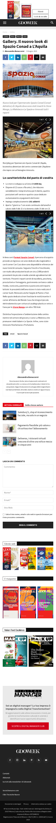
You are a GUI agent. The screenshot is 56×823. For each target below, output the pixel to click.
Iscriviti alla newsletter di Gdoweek (17, 781)
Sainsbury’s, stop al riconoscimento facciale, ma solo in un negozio (35, 414)
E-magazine (10, 578)
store (25, 36)
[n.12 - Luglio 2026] (13, 10)
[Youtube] (46, 760)
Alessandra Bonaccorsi (14, 51)
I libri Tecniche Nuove (11, 794)
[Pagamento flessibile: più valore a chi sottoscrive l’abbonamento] (9, 428)
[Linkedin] (24, 760)
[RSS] (39, 760)
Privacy (26, 804)
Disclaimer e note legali (13, 804)
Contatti (6, 773)
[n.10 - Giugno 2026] (45, 559)
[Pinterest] (31, 760)
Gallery (12, 32)
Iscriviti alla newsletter (40, 16)
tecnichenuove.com (11, 790)
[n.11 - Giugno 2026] (28, 559)
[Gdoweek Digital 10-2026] (28, 601)
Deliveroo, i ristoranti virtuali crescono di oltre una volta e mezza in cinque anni (35, 441)
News (13, 36)
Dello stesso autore (34, 405)
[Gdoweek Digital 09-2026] (45, 601)
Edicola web (9, 543)
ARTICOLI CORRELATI (13, 405)
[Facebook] (10, 760)
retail (12, 334)
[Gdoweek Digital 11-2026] (26, 15)
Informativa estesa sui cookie (41, 804)
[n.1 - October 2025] (15, 651)
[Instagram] (17, 760)
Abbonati (40, 11)
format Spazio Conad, (24, 257)
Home (5, 32)
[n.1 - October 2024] (41, 651)
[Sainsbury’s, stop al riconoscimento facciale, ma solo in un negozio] (9, 415)
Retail (19, 36)
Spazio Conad (22, 334)
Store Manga (19, 307)
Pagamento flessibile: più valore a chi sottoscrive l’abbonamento (34, 427)
